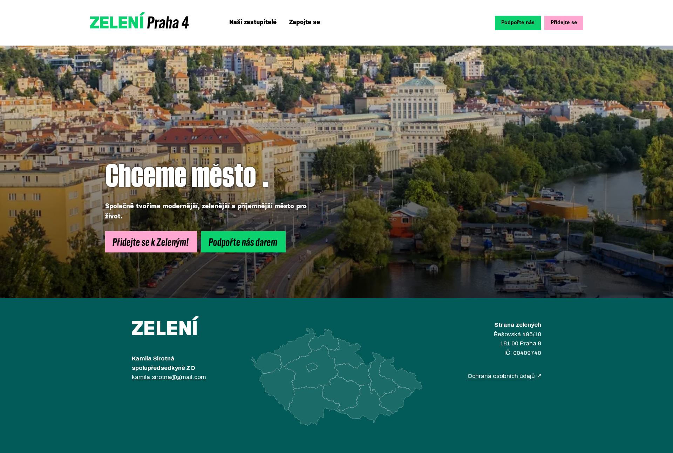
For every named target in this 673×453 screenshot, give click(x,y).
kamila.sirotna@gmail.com (169, 377)
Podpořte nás (518, 23)
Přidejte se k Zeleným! (151, 241)
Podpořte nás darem (243, 241)
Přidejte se (564, 23)
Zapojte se (304, 23)
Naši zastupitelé (253, 23)
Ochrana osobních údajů (501, 376)
